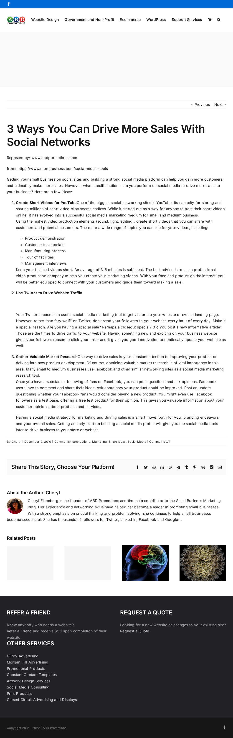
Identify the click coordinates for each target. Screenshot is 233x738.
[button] (218, 19)
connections (81, 441)
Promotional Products (26, 668)
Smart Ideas (117, 441)
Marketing (99, 441)
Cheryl (16, 441)
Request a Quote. (135, 631)
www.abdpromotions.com (54, 157)
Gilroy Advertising (22, 656)
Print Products (19, 693)
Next (218, 104)
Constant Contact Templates (32, 674)
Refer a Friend (20, 631)
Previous (202, 104)
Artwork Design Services (29, 681)
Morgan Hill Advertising (27, 662)
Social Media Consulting (28, 687)
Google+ (173, 519)
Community (62, 441)
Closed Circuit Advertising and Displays (42, 699)
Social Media (137, 441)
